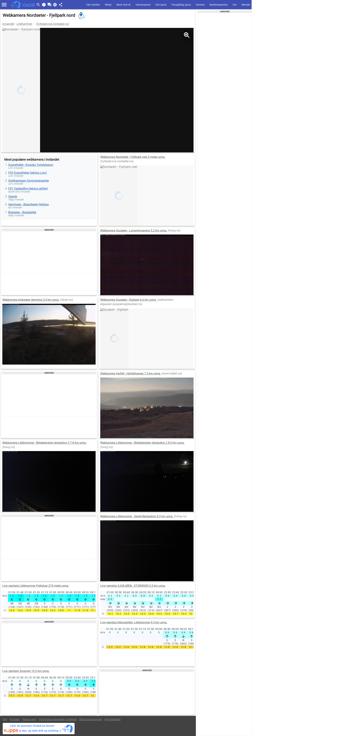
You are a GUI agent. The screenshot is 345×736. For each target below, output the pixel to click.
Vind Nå (28, 5)
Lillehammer (24, 24)
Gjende (12, 196)
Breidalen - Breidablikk (22, 212)
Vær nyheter (93, 4)
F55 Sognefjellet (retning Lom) (27, 172)
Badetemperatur (219, 4)
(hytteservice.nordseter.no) (52, 24)
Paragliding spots (181, 4)
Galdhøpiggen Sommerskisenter (28, 180)
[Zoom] (186, 35)
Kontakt (15, 719)
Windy (108, 4)
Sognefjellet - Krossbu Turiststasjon (30, 165)
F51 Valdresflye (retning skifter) (28, 188)
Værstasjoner (143, 4)
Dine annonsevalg (90, 719)
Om (235, 4)
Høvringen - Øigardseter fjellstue (28, 204)
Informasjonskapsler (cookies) (58, 719)
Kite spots (161, 4)
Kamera (200, 4)
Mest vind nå (123, 4)
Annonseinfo (113, 719)
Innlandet (8, 24)
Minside (246, 4)
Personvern (29, 719)
